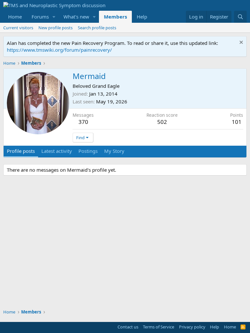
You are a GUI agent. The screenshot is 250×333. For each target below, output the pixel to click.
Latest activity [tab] (56, 151)
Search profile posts (97, 28)
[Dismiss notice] (240, 43)
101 (237, 122)
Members (115, 16)
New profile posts (55, 28)
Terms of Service (158, 327)
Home (15, 16)
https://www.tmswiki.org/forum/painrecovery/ (59, 50)
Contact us (128, 327)
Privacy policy (192, 327)
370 (83, 122)
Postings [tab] (88, 151)
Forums (40, 16)
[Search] (240, 17)
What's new (76, 16)
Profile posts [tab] (21, 151)
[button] (54, 17)
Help (142, 16)
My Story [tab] (114, 151)
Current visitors (18, 28)
